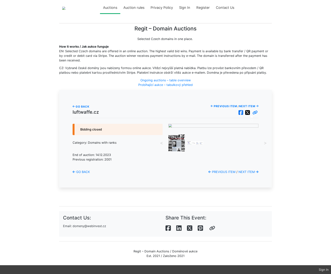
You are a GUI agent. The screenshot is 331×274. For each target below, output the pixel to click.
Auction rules (133, 8)
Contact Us (225, 8)
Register (203, 8)
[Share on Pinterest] (200, 228)
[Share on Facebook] (168, 228)
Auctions (110, 8)
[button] (255, 112)
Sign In (184, 8)
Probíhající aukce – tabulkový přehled (165, 85)
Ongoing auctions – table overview (165, 80)
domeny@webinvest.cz (89, 226)
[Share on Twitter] (189, 228)
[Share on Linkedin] (179, 228)
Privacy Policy (162, 8)
